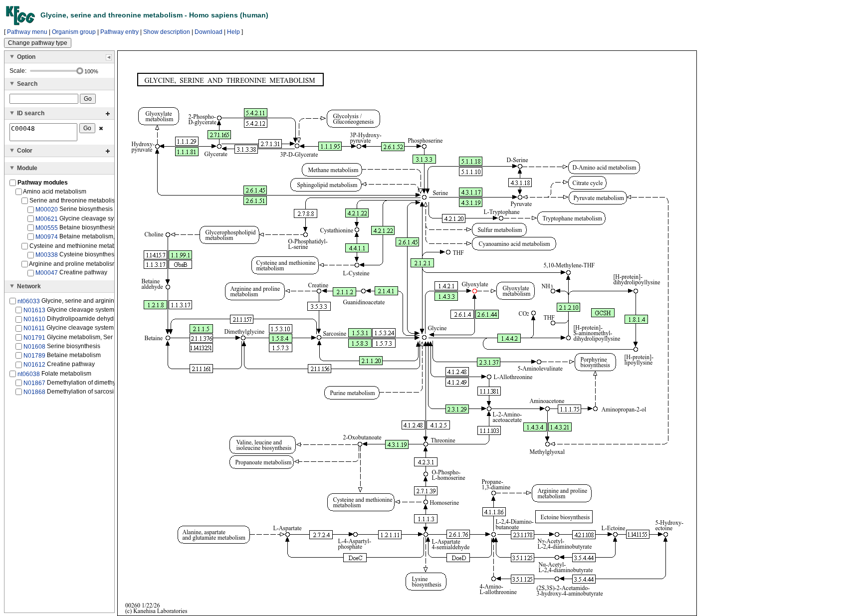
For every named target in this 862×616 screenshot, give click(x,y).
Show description (166, 31)
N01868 (34, 392)
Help (233, 31)
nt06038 (28, 373)
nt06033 (28, 301)
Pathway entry (119, 31)
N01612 (34, 364)
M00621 (46, 218)
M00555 (46, 227)
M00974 (46, 236)
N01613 (34, 310)
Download (208, 31)
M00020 (46, 209)
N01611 (34, 328)
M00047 (46, 272)
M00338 (46, 254)
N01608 (34, 346)
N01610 (34, 319)
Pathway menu (27, 31)
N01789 (34, 355)
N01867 (34, 383)
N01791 (34, 337)
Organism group (74, 31)
